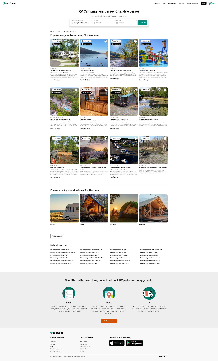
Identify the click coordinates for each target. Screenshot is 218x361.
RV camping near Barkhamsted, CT (61, 250)
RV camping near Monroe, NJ (119, 258)
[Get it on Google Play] (134, 343)
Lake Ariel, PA (142, 166)
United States (54, 31)
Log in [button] (203, 3)
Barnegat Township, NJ (56, 117)
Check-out (118, 20)
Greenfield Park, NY (115, 117)
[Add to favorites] (76, 41)
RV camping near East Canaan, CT (60, 263)
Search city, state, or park (77, 20)
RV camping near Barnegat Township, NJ (63, 252)
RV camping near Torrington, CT (150, 260)
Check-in (96, 20)
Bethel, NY (83, 166)
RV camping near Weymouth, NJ (150, 263)
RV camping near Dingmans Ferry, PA (61, 260)
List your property (172, 3)
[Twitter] (165, 357)
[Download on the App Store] (117, 343)
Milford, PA (113, 68)
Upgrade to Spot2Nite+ (192, 3)
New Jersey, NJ (143, 117)
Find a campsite (57, 236)
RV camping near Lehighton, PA (120, 250)
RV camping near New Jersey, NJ (120, 260)
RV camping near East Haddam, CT (91, 250)
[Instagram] (167, 357)
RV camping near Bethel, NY (59, 258)
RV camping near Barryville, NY (59, 255)
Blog (164, 3)
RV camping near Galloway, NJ (89, 252)
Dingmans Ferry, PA (85, 68)
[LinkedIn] (162, 357)
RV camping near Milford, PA (119, 255)
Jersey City (73, 31)
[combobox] (81, 22)
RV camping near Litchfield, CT (119, 252)
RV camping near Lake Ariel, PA (90, 263)
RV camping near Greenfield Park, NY (91, 258)
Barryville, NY (83, 117)
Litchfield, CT (53, 166)
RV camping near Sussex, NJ (149, 255)
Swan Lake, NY (114, 166)
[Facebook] (160, 357)
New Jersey (64, 31)
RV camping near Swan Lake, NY (150, 258)
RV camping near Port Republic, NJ (151, 250)
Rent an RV (182, 3)
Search (143, 23)
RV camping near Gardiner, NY (89, 255)
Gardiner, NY (142, 68)
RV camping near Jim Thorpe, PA (90, 260)
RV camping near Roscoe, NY (149, 252)
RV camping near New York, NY (119, 263)
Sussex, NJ (53, 68)
